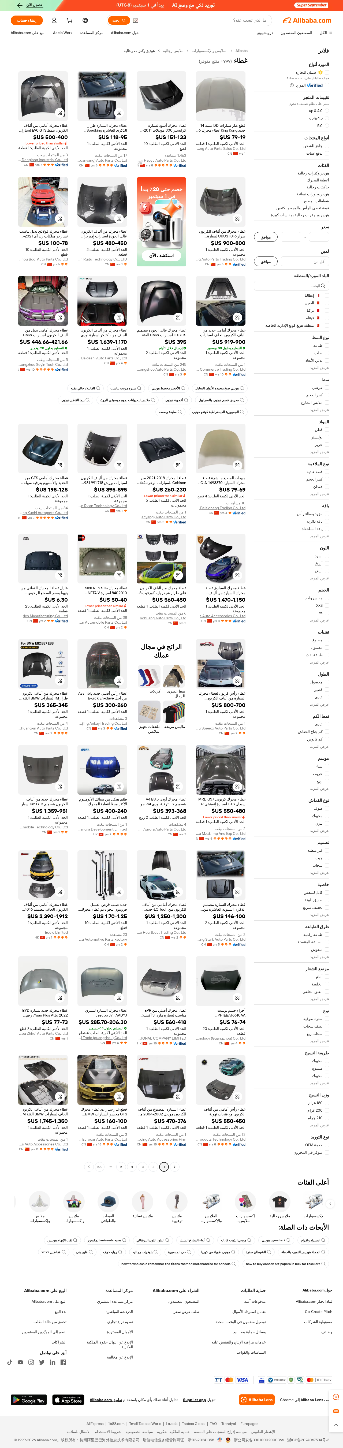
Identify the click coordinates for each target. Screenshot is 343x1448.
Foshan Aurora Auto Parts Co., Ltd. (161, 829)
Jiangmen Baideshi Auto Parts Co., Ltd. (102, 358)
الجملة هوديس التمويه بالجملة (300, 1252)
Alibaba (242, 51)
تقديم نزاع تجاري (120, 1322)
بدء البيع (60, 1311)
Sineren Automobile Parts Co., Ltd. (102, 622)
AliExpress (95, 1423)
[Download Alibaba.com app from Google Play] (29, 1399)
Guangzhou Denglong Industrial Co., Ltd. (43, 160)
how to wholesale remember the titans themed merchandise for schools (175, 1264)
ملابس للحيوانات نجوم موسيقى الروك (125, 400)
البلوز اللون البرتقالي (150, 1240)
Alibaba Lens (312, 1400)
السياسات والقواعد (251, 1352)
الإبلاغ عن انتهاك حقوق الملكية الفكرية (110, 1344)
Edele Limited (56, 932)
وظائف (326, 1332)
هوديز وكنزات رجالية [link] (139, 51)
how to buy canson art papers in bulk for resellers (283, 1264)
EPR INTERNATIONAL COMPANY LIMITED (161, 1038)
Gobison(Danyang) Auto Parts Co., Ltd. (161, 517)
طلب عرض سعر (186, 1311)
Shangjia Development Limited (102, 829)
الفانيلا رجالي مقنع (83, 388)
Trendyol (228, 1423)
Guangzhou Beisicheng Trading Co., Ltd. (220, 508)
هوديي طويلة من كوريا (215, 1252)
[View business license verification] (219, 1440)
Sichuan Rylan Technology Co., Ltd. (102, 506)
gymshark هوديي (273, 1240)
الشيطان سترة (256, 1252)
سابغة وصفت (168, 412)
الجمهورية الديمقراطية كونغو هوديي (215, 412)
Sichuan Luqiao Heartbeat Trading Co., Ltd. (161, 932)
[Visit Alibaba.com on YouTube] (20, 1362)
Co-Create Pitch (318, 1311)
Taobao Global (193, 1423)
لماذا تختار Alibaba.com (314, 1301)
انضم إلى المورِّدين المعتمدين (44, 1332)
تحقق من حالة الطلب (49, 1322)
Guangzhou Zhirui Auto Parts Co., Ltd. (43, 1033)
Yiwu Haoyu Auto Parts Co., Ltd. (161, 160)
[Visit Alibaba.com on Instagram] (31, 1362)
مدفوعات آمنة (255, 1301)
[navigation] (291, 609)
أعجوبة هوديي (174, 400)
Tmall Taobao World (145, 1423)
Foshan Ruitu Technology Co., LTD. (102, 259)
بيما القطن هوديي (72, 400)
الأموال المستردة (120, 1332)
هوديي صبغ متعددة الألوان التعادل (217, 388)
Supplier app (194, 1400)
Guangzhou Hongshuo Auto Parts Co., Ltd (161, 369)
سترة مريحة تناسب (123, 388)
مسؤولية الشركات (318, 1322)
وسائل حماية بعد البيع (249, 1332)
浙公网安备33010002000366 (259, 1440)
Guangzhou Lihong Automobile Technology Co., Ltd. (43, 827)
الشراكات (58, 1342)
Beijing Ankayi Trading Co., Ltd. (102, 723)
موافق (266, 237)
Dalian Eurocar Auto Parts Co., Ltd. (102, 1139)
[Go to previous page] (175, 1167)
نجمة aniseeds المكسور (104, 1240)
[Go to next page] (89, 1167)
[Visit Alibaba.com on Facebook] (63, 1362)
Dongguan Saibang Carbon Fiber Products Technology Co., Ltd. (220, 1139)
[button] (135, 20)
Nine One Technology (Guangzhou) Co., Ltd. (220, 1038)
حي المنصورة (177, 1252)
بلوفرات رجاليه (142, 1252)
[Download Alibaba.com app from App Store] (68, 1399)
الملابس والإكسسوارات (210, 51)
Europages (249, 1423)
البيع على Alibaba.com (49, 1301)
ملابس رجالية (173, 51)
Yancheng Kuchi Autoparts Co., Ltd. (43, 513)
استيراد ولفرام (310, 1240)
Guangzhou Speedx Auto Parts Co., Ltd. (220, 728)
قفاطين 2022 (51, 1252)
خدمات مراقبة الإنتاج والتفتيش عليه (239, 1342)
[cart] (69, 21)
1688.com (116, 1423)
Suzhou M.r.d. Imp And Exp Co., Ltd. (220, 833)
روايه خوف (110, 1252)
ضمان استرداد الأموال (249, 1311)
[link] (336, 1397)
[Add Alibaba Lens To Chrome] (257, 1399)
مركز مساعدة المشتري (115, 1301)
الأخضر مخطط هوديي (166, 388)
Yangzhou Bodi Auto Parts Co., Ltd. (43, 259)
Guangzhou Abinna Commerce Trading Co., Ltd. (220, 369)
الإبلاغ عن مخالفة (120, 1357)
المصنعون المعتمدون (183, 1301)
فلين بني (82, 1252)
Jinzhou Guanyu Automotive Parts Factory (102, 939)
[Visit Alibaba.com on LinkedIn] (52, 1362)
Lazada (171, 1423)
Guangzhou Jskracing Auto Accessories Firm (161, 1139)
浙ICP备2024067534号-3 (308, 1440)
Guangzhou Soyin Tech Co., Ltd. (43, 364)
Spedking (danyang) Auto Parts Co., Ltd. (102, 160)
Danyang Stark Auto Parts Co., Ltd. (220, 939)
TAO (213, 1423)
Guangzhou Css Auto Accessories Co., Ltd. (220, 616)
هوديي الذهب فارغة (233, 1240)
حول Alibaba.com (317, 1290)
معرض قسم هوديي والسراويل (219, 400)
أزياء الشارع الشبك (192, 1240)
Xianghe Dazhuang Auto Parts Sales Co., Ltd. (220, 148)
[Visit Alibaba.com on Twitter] (42, 1362)
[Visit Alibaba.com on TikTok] (9, 1362)
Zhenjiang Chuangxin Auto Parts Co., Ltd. (43, 728)
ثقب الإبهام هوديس (59, 1240)
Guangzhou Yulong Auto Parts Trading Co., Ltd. (220, 259)
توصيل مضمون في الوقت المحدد (240, 1322)
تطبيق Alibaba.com (106, 1400)
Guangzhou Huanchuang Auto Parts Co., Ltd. (161, 618)
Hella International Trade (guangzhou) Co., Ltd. (102, 1038)
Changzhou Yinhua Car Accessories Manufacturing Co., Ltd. (43, 616)
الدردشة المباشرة (119, 1311)
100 (100, 1167)
